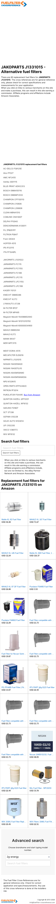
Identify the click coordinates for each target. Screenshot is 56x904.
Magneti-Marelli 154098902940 (17, 317)
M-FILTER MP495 (11, 312)
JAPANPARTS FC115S (13, 268)
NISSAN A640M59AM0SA (14, 377)
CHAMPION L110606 (12, 204)
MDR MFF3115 (9, 343)
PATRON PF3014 (10, 390)
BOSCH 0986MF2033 (13, 195)
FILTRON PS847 (10, 234)
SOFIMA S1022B (10, 417)
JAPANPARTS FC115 (12, 264)
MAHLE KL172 (9, 334)
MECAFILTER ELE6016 (13, 355)
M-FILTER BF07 (10, 308)
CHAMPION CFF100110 (13, 199)
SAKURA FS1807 (10, 408)
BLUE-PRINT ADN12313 (14, 186)
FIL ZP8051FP (9, 230)
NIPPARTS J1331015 (12, 359)
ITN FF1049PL (9, 252)
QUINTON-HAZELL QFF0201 (16, 399)
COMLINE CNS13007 (12, 217)
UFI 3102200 (9, 425)
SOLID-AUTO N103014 (13, 421)
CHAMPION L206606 (12, 208)
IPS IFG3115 (8, 248)
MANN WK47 (9, 339)
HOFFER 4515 (9, 243)
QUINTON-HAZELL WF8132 (15, 403)
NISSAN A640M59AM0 (13, 373)
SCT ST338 (8, 412)
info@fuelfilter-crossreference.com (42, 902)
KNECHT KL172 (10, 299)
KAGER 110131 (9, 290)
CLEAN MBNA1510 (11, 212)
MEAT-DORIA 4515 (11, 351)
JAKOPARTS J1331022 (13, 260)
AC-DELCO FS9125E (12, 168)
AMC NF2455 (9, 177)
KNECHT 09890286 (12, 295)
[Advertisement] (28, 36)
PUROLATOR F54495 (13, 395)
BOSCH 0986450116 (12, 190)
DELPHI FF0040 (10, 221)
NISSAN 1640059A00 (12, 364)
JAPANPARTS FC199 (12, 273)
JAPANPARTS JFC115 (12, 277)
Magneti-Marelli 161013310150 (17, 321)
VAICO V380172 (10, 430)
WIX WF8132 (9, 434)
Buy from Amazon (32, 395)
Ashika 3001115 (10, 182)
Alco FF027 (8, 173)
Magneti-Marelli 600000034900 (17, 325)
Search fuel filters (11, 453)
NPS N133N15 (9, 381)
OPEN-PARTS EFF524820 (14, 386)
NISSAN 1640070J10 (12, 368)
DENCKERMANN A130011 (14, 226)
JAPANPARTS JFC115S (13, 282)
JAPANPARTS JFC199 (13, 286)
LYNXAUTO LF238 (11, 303)
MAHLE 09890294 (11, 330)
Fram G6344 (9, 239)
